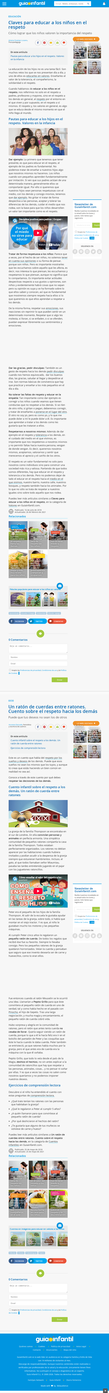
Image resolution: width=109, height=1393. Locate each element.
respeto (41, 99)
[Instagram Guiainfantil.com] (87, 252)
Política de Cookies (81, 238)
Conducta (55, 532)
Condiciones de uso (50, 670)
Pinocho (13, 1012)
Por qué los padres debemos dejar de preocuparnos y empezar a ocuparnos (38, 568)
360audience (62, 1385)
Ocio (11, 700)
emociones (52, 308)
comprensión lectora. (42, 1095)
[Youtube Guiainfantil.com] (99, 252)
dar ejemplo (20, 197)
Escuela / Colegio (27, 613)
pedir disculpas (55, 371)
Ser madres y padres (36, 555)
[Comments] (64, 43)
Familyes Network (36, 1380)
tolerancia (41, 435)
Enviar (59, 680)
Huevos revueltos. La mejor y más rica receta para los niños (18, 570)
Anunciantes (51, 1350)
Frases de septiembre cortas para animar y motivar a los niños (95, 67)
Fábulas (12, 1253)
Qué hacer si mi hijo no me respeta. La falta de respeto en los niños (37, 540)
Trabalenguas (31, 1253)
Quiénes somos (26, 1346)
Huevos (14, 561)
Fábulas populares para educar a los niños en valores (35, 589)
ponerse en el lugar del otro (51, 411)
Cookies (42, 1346)
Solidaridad (41, 613)
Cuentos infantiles (15, 527)
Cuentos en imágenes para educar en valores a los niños (37, 1229)
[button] (11, 5)
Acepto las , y (87, 235)
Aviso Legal (81, 1346)
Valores (13, 505)
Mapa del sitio (70, 1350)
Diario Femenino (73, 1380)
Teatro (41, 1253)
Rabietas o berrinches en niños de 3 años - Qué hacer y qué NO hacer (94, 50)
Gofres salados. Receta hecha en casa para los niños (37, 1210)
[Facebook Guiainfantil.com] (75, 252)
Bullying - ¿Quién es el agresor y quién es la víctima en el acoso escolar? (80, 49)
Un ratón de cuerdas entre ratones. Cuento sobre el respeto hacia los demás (18, 539)
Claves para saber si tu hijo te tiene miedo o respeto (57, 541)
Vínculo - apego (54, 613)
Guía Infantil (55, 1380)
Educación (14, 16)
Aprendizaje (14, 613)
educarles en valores (37, 76)
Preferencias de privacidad (30, 670)
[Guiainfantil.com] (32, 5)
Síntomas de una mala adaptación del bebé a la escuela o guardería (80, 65)
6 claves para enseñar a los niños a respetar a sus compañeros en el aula (17, 1207)
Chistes (21, 1253)
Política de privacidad (61, 1346)
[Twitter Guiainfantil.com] (93, 252)
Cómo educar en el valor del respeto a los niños (38, 1182)
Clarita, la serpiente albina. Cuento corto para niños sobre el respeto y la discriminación (58, 1206)
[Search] (88, 3)
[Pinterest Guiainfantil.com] (81, 252)
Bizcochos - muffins (36, 1200)
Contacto (37, 1350)
